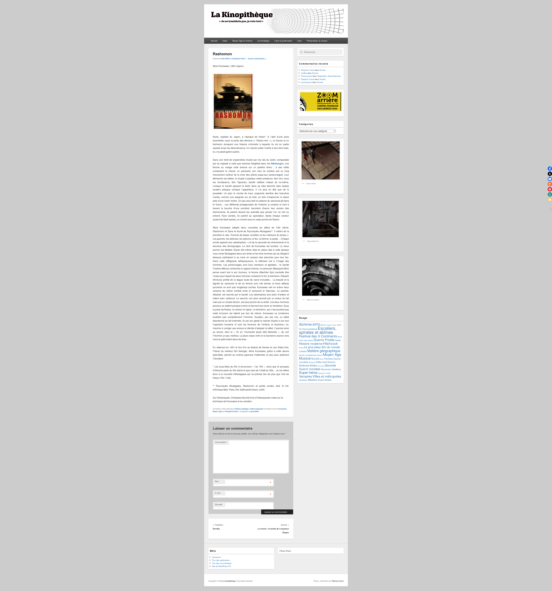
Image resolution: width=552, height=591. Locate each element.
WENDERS (303, 380)
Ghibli (305, 340)
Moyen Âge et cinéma (242, 40)
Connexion (216, 557)
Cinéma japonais (256, 408)
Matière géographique (323, 350)
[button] (550, 168)
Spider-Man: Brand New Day (329, 76)
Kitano (301, 347)
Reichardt (312, 362)
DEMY (339, 325)
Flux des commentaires (222, 563)
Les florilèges (263, 40)
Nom (217, 481)
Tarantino (321, 373)
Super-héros (308, 372)
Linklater (303, 351)
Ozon (321, 359)
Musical (304, 358)
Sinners (322, 70)
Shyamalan (326, 369)
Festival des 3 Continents (318, 336)
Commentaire (221, 442)
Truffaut (328, 373)
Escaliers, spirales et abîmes (317, 330)
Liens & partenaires (283, 40)
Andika (304, 73)
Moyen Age (217, 411)
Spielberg (336, 369)
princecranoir (306, 82)
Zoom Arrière (324, 379)
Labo (299, 40)
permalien (255, 411)
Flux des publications (221, 560)
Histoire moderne (311, 343)
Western (313, 380)
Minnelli (302, 355)
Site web (218, 504)
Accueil (214, 40)
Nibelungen (277, 163)
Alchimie (305, 324)
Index (224, 40)
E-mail (217, 492)
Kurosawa (282, 408)
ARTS (316, 324)
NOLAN (315, 358)
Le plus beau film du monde (322, 347)
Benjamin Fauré (238, 58)
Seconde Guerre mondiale (317, 367)
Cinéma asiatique (241, 408)
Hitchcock (330, 343)
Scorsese (321, 366)
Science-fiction (308, 365)
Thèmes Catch (338, 581)
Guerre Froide (324, 339)
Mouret (320, 355)
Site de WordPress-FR (221, 566)
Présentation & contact (317, 40)
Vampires (305, 376)
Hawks (338, 340)
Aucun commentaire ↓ (257, 58)
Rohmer (331, 361)
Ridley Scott (321, 361)
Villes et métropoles (327, 376)
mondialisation (311, 355)
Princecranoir (306, 76)
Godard (310, 340)
